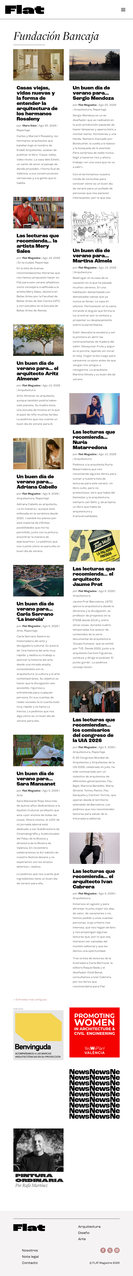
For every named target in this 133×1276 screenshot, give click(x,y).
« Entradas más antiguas (30, 999)
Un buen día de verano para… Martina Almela (92, 256)
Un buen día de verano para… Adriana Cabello (37, 482)
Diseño (84, 1233)
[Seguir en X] (110, 1250)
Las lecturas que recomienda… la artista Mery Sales (38, 243)
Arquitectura (27, 390)
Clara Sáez (29, 125)
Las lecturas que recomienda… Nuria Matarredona (94, 440)
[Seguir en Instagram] (117, 1250)
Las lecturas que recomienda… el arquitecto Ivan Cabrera (94, 879)
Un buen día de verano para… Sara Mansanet (36, 779)
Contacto (30, 1263)
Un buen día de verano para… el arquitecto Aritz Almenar (37, 371)
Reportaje (23, 130)
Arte (20, 631)
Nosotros (30, 1250)
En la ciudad (26, 262)
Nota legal (30, 1257)
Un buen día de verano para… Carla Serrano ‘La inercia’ (35, 611)
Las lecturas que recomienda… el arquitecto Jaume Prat (94, 576)
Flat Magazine (31, 258)
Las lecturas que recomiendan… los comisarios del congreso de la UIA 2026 (94, 730)
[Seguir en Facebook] (103, 1250)
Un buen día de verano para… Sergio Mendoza (93, 93)
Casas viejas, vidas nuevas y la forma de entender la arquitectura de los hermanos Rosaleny (37, 103)
